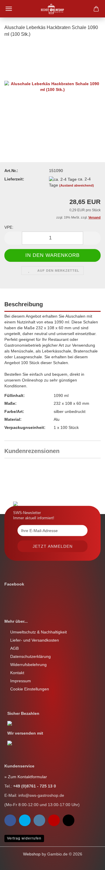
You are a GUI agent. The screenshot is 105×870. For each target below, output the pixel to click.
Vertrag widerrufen (24, 838)
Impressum (20, 681)
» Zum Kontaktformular (25, 776)
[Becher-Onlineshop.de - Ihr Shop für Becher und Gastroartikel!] (52, 8)
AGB (14, 648)
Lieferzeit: (14, 179)
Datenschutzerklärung (30, 656)
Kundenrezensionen (32, 451)
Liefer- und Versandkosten (34, 640)
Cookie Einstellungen (29, 689)
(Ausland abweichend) (76, 185)
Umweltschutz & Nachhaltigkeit (38, 632)
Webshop (32, 854)
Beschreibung (23, 304)
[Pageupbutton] (16, 861)
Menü (9, 8)
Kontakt (17, 672)
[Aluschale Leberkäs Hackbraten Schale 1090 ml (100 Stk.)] (52, 86)
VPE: (8, 227)
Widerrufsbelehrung (28, 664)
